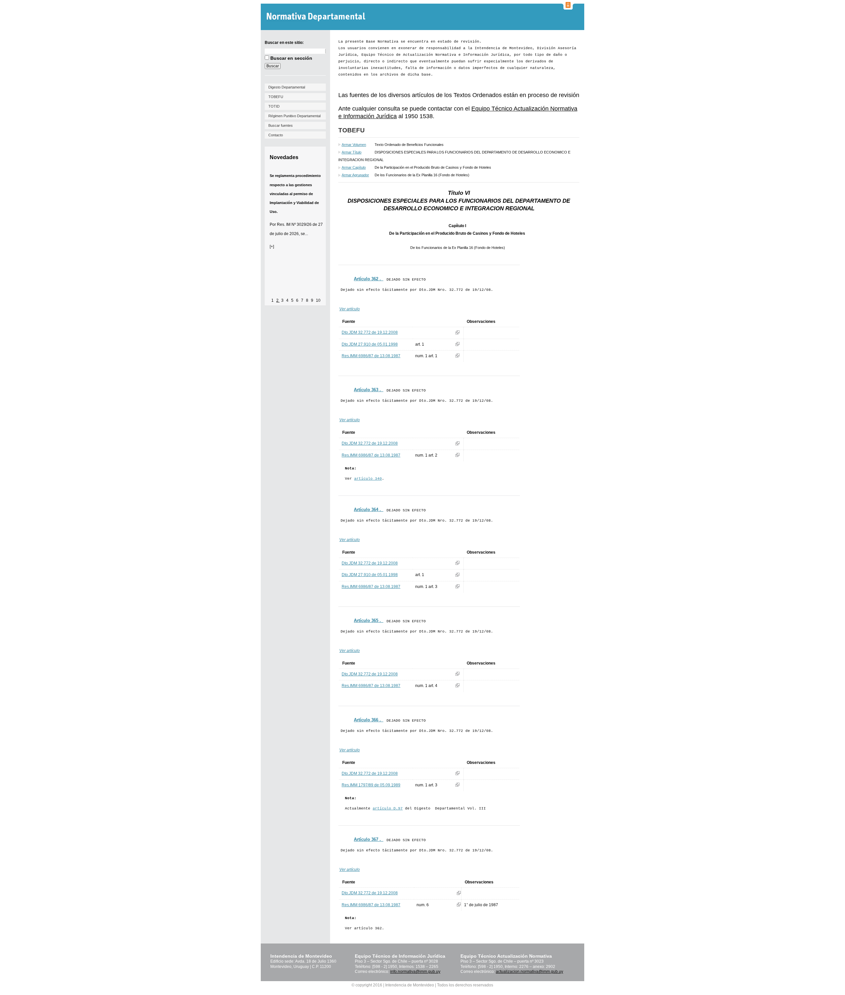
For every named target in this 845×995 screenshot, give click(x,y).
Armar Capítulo (354, 167)
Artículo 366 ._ (368, 719)
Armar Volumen (354, 145)
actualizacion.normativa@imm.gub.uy (529, 971)
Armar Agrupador (355, 175)
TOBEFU (275, 97)
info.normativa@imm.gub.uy (415, 971)
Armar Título (351, 152)
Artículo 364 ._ (368, 509)
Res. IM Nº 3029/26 (294, 224)
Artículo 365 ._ (368, 620)
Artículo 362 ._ (368, 278)
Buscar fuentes (280, 125)
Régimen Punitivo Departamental (294, 116)
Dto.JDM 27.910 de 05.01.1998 (370, 344)
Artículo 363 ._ (368, 389)
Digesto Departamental (286, 87)
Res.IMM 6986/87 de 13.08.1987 (371, 356)
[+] (272, 246)
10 (318, 300)
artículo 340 (368, 479)
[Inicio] (316, 17)
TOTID (274, 106)
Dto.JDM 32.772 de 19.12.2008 (370, 332)
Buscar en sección (291, 58)
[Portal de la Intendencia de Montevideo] (568, 7)
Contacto (275, 135)
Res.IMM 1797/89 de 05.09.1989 (371, 785)
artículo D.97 (388, 808)
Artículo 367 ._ (368, 839)
